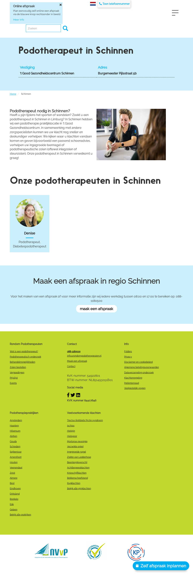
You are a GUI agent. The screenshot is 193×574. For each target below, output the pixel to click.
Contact (71, 366)
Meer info (18, 19)
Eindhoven (15, 488)
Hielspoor (72, 436)
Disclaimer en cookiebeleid (138, 362)
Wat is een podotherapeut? (24, 351)
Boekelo (14, 499)
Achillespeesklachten (78, 467)
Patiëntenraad (131, 383)
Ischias (70, 425)
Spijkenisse (15, 452)
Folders (128, 351)
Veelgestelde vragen (135, 388)
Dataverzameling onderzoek (139, 372)
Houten (14, 462)
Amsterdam (16, 420)
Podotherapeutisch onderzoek (25, 356)
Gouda (13, 441)
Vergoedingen (17, 372)
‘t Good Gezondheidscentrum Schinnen (47, 73)
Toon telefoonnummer (116, 3)
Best (12, 483)
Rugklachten (73, 483)
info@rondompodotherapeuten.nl (84, 355)
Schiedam (15, 446)
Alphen (13, 436)
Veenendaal (16, 467)
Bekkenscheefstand (77, 478)
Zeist (12, 473)
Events (13, 383)
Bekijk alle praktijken (20, 514)
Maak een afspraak (77, 361)
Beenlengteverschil (77, 462)
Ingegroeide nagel (76, 452)
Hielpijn (71, 431)
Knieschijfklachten (77, 473)
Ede (12, 504)
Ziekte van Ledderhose (79, 457)
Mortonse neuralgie (77, 441)
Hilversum (15, 431)
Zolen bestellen (18, 367)
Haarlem (14, 425)
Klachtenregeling (133, 378)
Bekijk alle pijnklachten (79, 488)
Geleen (13, 509)
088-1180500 (73, 351)
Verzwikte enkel (75, 446)
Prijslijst (14, 378)
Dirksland (15, 493)
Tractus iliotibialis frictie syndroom (85, 420)
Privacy (128, 356)
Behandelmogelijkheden (22, 362)
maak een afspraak (96, 308)
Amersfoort (15, 457)
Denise (29, 233)
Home (13, 94)
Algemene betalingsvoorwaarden (141, 367)
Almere (13, 478)
